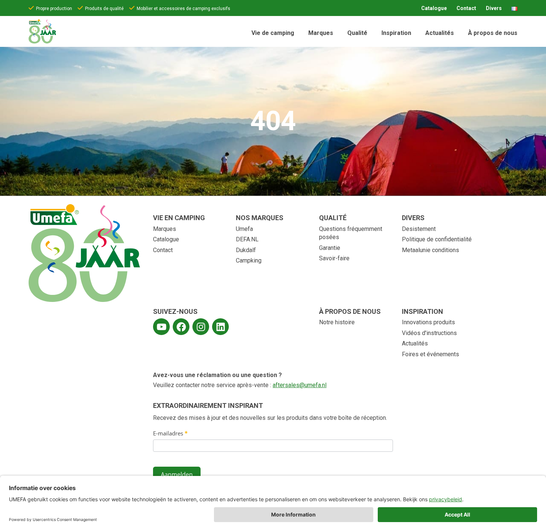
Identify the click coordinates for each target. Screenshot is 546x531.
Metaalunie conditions (430, 250)
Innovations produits (428, 322)
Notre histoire (337, 322)
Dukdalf (246, 250)
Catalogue (434, 8)
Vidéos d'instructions (429, 333)
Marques (320, 32)
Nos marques (259, 218)
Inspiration (396, 32)
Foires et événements (430, 354)
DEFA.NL (247, 239)
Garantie (329, 247)
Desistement (419, 228)
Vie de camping (272, 32)
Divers (494, 8)
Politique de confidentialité (437, 239)
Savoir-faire (334, 258)
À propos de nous (492, 32)
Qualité (357, 32)
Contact (466, 8)
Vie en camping (179, 218)
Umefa (244, 228)
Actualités (439, 32)
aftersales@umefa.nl (299, 385)
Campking (248, 260)
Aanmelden (177, 474)
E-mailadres (170, 433)
